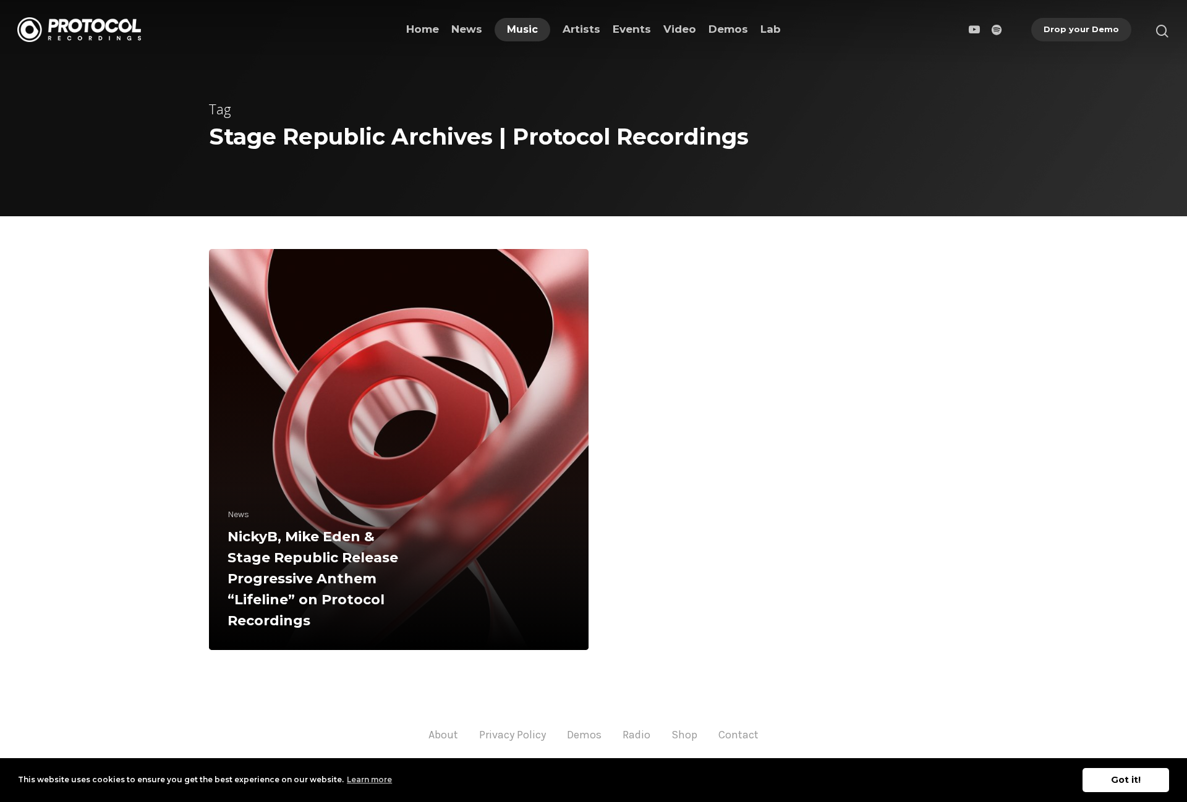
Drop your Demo (1081, 29)
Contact (738, 734)
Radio (636, 734)
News (466, 29)
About (443, 734)
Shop (684, 734)
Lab (770, 29)
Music (522, 29)
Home (422, 29)
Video (679, 29)
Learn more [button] (369, 779)
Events (632, 29)
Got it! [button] (1126, 779)
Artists (581, 29)
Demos (728, 29)
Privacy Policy (512, 734)
